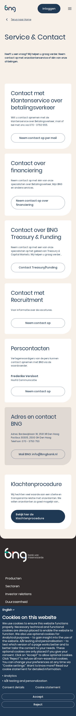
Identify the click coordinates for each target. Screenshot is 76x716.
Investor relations (18, 594)
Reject (38, 704)
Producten (13, 578)
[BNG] (10, 8)
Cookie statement (47, 687)
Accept (38, 697)
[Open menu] (70, 9)
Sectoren (12, 586)
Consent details (13, 687)
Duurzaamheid (16, 602)
